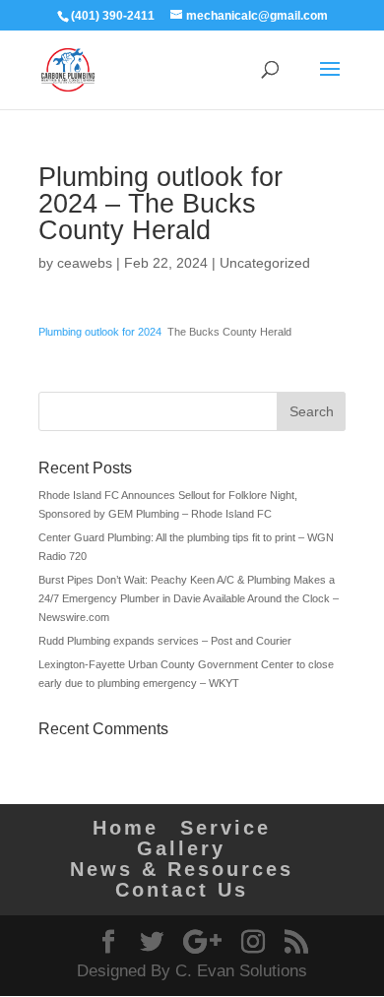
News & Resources (181, 869)
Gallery (181, 848)
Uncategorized (265, 263)
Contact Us (181, 890)
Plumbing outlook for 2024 (99, 332)
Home (126, 828)
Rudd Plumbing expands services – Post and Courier (164, 641)
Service (225, 828)
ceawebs (84, 263)
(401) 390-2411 (113, 16)
